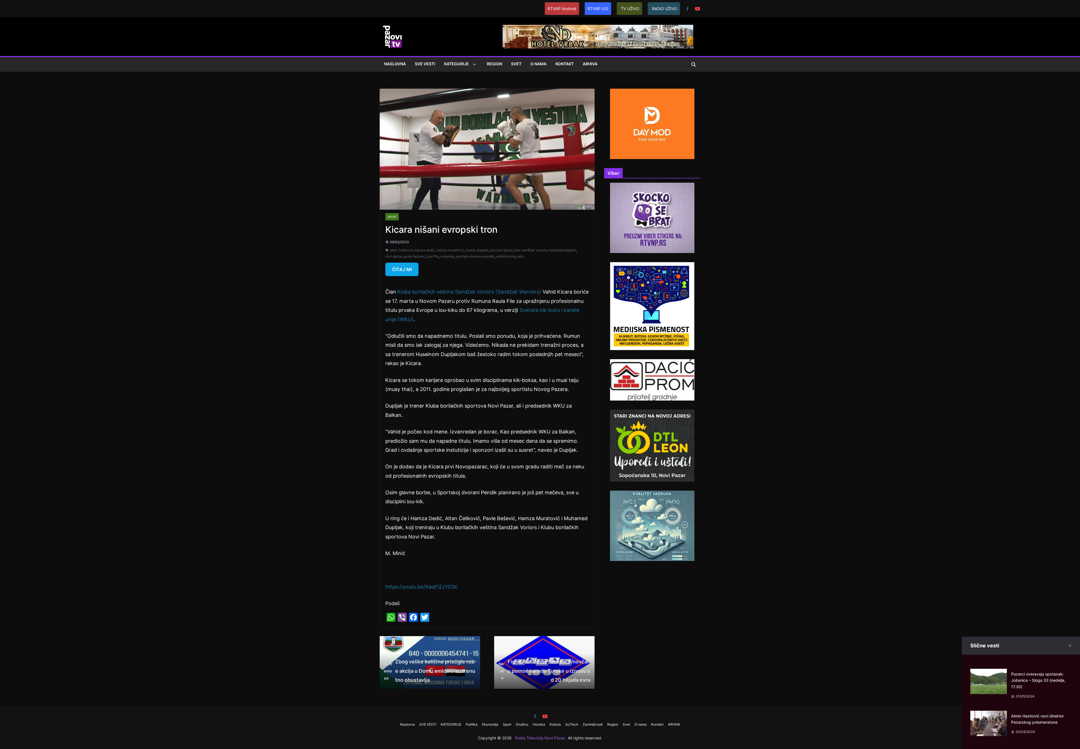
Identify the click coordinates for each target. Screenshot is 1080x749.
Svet (516, 63)
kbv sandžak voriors (530, 250)
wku (520, 256)
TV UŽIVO (630, 8)
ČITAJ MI (402, 269)
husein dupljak (476, 250)
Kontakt (564, 63)
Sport (392, 216)
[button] (473, 64)
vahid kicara (506, 256)
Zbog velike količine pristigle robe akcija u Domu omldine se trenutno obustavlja (429, 671)
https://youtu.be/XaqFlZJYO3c (421, 587)
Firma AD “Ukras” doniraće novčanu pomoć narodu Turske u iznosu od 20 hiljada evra (544, 671)
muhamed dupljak (562, 250)
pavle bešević (415, 256)
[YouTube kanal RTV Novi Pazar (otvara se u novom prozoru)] (697, 9)
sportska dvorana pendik (475, 256)
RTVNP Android (562, 8)
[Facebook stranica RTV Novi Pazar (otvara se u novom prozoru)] (687, 9)
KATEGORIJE (456, 63)
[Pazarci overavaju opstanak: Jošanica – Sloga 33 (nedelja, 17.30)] (988, 673)
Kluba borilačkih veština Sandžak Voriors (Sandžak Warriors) (469, 292)
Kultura (555, 724)
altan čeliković (401, 250)
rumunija (447, 256)
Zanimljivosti (593, 724)
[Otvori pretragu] (693, 64)
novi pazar (393, 256)
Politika (472, 724)
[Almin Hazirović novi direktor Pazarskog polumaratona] (988, 715)
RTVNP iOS (598, 8)
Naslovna (395, 63)
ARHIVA (590, 63)
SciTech (571, 724)
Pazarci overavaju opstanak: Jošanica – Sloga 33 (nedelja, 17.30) (1038, 680)
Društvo (522, 724)
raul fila (433, 256)
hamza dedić (425, 250)
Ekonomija (490, 724)
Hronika (539, 724)
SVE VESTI (425, 63)
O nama (538, 63)
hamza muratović (450, 250)
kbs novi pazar (501, 250)
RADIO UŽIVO (664, 8)
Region (494, 63)
